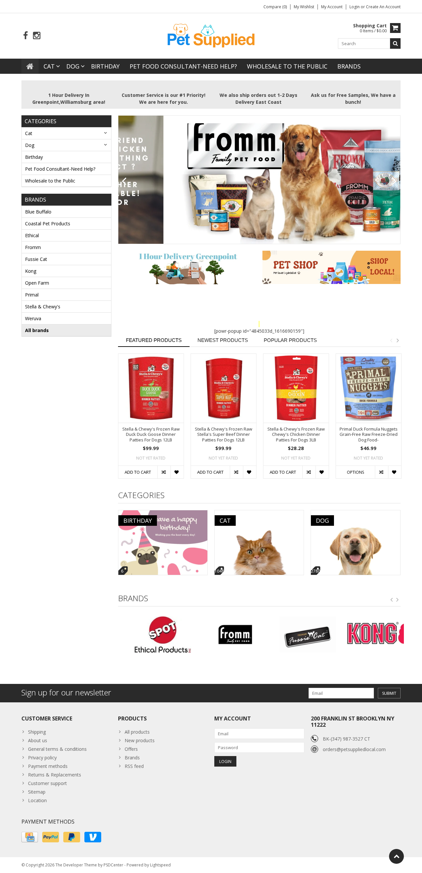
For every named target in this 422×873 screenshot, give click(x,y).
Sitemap (36, 792)
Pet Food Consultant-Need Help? (183, 66)
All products (137, 732)
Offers (131, 749)
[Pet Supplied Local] (211, 35)
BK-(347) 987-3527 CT (346, 739)
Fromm (33, 247)
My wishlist (304, 7)
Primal (32, 295)
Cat (49, 66)
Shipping (37, 732)
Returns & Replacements (54, 775)
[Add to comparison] (163, 472)
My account (332, 7)
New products (140, 740)
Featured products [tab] (154, 340)
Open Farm (37, 283)
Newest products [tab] (222, 340)
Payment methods (48, 766)
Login (355, 7)
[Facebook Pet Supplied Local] (25, 35)
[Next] (394, 181)
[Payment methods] (29, 837)
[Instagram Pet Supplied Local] (36, 35)
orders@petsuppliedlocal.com (354, 749)
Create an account (383, 7)
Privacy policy (42, 757)
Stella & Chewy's (42, 306)
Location (37, 800)
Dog (72, 66)
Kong (30, 271)
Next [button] (398, 340)
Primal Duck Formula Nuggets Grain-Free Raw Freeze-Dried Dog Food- (369, 434)
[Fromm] (223, 634)
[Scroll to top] (396, 856)
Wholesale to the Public (287, 66)
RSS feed (134, 766)
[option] (151, 419)
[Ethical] (151, 634)
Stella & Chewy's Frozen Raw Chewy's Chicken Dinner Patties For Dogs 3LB (296, 434)
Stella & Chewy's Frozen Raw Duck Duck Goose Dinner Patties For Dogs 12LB (151, 434)
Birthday (105, 66)
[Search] (395, 43)
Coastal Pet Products (47, 223)
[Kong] (368, 634)
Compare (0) (275, 7)
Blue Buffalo (38, 212)
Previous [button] (391, 340)
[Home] (30, 66)
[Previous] (124, 181)
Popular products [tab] (290, 340)
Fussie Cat (36, 259)
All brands (37, 330)
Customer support (47, 783)
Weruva (33, 318)
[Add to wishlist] (177, 472)
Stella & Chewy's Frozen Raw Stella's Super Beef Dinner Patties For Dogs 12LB (223, 434)
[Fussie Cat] (295, 634)
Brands (349, 66)
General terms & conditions (57, 749)
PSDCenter (113, 865)
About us (37, 740)
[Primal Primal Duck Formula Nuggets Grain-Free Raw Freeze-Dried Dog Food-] (368, 388)
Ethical (32, 235)
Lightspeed (160, 865)
